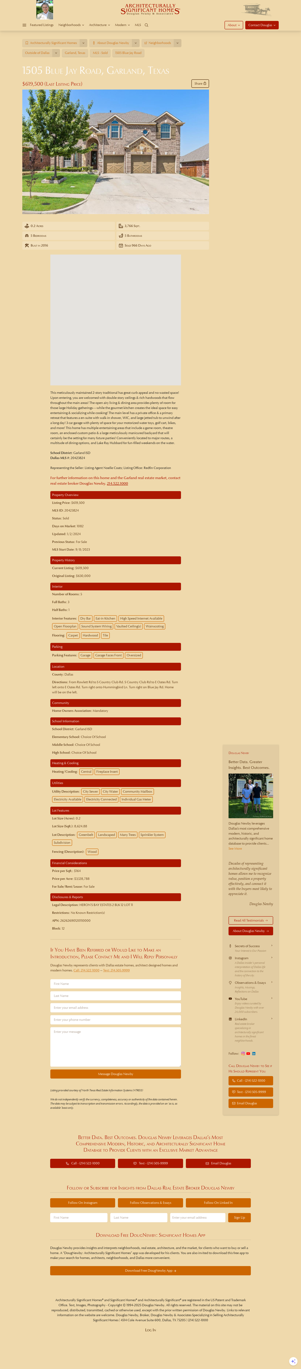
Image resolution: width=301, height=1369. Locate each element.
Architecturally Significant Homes (78, 1300)
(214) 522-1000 (198, 1320)
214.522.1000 (117, 483)
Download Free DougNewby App (148, 1271)
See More (235, 848)
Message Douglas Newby (115, 1074)
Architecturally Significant (162, 1300)
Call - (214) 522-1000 (251, 1081)
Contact (260, 25)
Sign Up (239, 1217)
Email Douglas (247, 1103)
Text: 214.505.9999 (116, 970)
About (232, 25)
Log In (150, 1330)
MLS (138, 25)
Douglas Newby (239, 753)
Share (198, 83)
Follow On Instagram (82, 1203)
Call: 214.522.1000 (86, 970)
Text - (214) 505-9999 (251, 1092)
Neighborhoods (69, 25)
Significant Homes (123, 1300)
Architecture (98, 25)
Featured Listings (41, 25)
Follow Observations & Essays (150, 1203)
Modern (120, 25)
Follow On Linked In (218, 1203)
